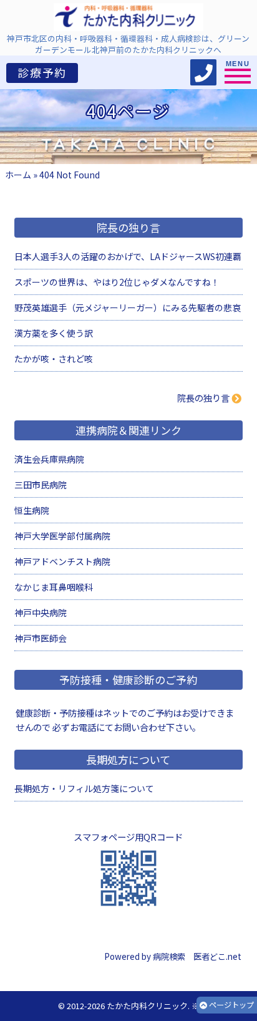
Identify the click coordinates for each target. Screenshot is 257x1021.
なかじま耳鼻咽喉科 (53, 587)
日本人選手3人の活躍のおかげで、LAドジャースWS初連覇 (127, 256)
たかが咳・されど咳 (53, 358)
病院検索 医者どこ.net (197, 956)
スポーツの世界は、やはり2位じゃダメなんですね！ (117, 282)
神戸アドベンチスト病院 (62, 561)
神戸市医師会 (40, 638)
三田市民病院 (40, 484)
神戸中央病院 (40, 612)
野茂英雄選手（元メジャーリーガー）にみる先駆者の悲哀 (127, 307)
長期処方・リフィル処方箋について (84, 788)
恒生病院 (31, 510)
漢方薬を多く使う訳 (53, 333)
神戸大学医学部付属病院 (62, 536)
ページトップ (230, 1004)
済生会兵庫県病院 (49, 459)
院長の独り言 (203, 397)
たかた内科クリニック (147, 1006)
